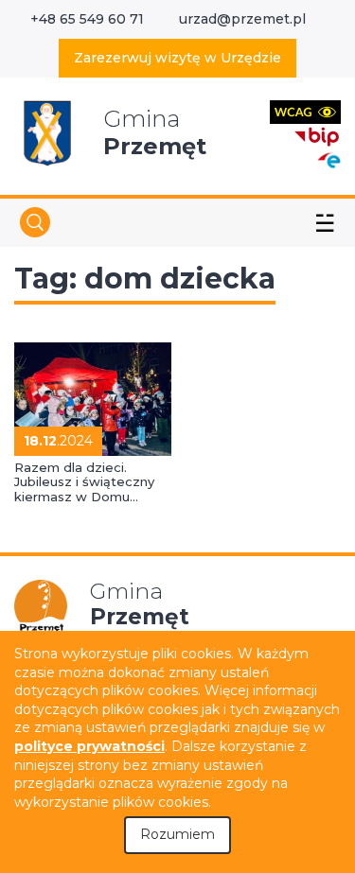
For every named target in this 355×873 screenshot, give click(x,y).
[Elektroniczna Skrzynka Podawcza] (328, 159)
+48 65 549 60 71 (87, 18)
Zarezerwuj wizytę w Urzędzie (177, 57)
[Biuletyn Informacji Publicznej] (317, 135)
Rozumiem (177, 834)
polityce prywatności (89, 746)
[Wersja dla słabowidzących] (305, 111)
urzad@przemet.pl (242, 18)
